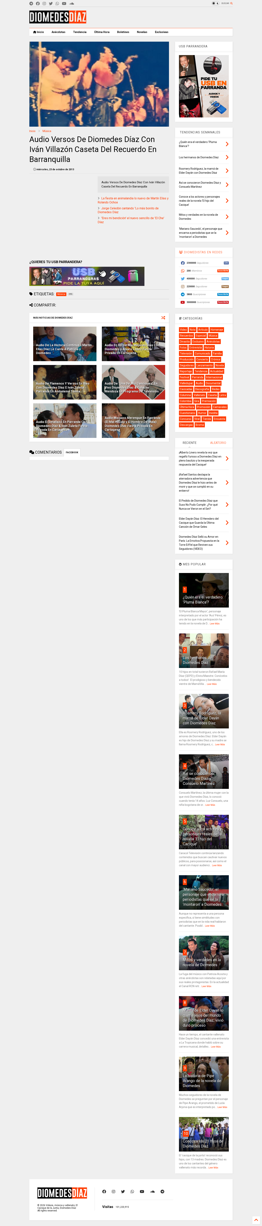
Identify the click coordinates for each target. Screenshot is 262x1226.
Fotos (183, 347)
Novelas (142, 32)
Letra (223, 395)
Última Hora (102, 32)
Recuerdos (186, 335)
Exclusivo (198, 341)
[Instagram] (44, 3)
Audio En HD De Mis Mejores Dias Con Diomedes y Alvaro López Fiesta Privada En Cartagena (132, 349)
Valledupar (186, 383)
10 (186, 1133)
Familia (217, 353)
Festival (184, 377)
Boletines (123, 32)
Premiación (209, 401)
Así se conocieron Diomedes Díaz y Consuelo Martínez (199, 778)
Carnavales (220, 407)
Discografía (202, 389)
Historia (209, 347)
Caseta (212, 395)
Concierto (202, 359)
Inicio (40, 32)
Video (183, 329)
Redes (216, 389)
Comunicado (202, 353)
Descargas (186, 424)
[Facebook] (38, 3)
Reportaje (186, 371)
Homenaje (217, 329)
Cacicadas (186, 389)
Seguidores (187, 365)
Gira (196, 401)
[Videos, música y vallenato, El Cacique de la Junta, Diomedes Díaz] (57, 22)
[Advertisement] (163, 17)
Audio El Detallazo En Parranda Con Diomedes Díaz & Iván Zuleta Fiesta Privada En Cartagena (61, 426)
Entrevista (195, 347)
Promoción (203, 407)
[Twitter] (51, 3)
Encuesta (219, 418)
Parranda (197, 377)
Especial (201, 335)
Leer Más (215, 623)
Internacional (214, 377)
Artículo (203, 329)
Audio (199, 383)
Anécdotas (58, 32)
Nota (192, 329)
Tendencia (80, 32)
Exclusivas (161, 32)
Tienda (207, 418)
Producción (187, 359)
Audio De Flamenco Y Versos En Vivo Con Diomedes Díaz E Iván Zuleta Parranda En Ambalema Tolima (62, 387)
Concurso (185, 418)
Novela (220, 365)
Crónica (215, 359)
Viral (197, 418)
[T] (31, 3)
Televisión (186, 353)
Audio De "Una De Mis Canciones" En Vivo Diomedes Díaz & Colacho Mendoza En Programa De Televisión (132, 387)
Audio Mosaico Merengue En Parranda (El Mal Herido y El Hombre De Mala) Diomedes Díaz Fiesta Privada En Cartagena (133, 424)
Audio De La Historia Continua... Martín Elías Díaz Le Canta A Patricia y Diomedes (64, 349)
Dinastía (185, 341)
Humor (202, 412)
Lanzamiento (205, 365)
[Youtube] (64, 3)
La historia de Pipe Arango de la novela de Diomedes (202, 1080)
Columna (185, 395)
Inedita (213, 412)
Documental (213, 383)
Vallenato (199, 395)
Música (47, 131)
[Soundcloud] (71, 3)
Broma (200, 424)
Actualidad (216, 371)
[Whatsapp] (57, 3)
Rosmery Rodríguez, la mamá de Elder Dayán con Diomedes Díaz (202, 718)
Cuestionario (187, 412)
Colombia (185, 401)
